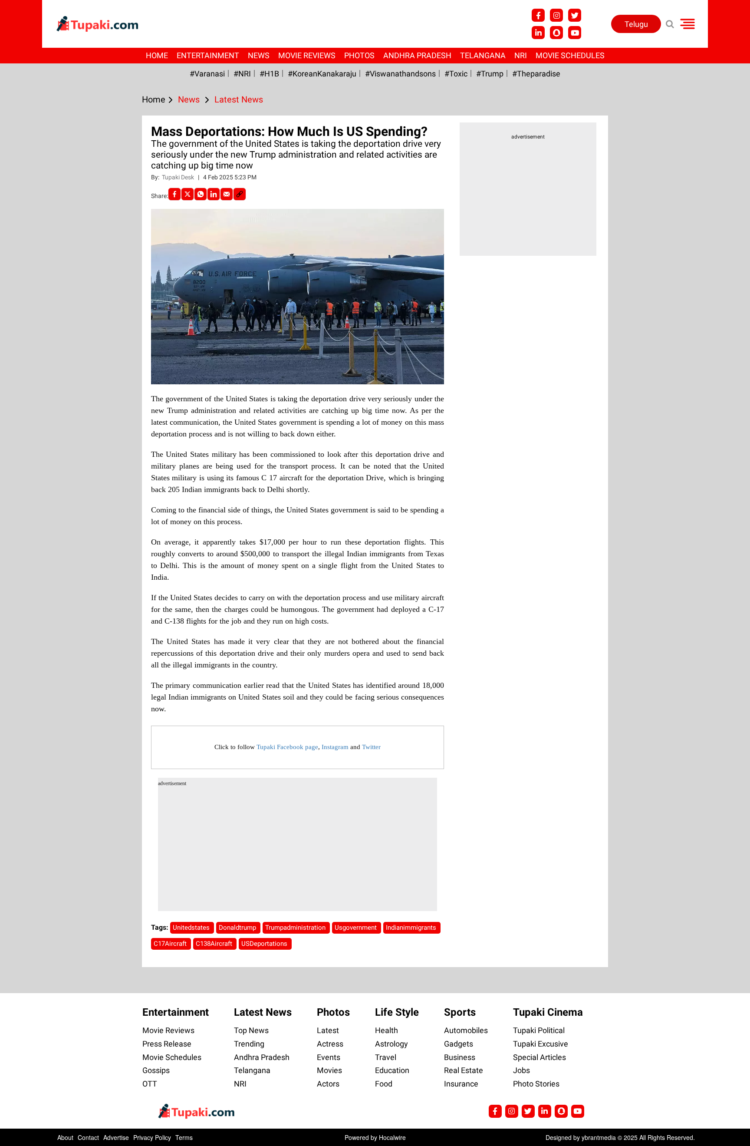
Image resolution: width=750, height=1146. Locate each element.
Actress (330, 1043)
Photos (359, 55)
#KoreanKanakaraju (322, 73)
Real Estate (463, 1070)
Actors (328, 1083)
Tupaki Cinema (548, 1012)
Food (383, 1083)
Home (157, 55)
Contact (88, 1137)
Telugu (636, 24)
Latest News (263, 1012)
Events (328, 1057)
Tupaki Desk (178, 177)
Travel (385, 1057)
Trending (249, 1043)
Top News (251, 1030)
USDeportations (265, 944)
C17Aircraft (171, 944)
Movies (329, 1070)
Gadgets (458, 1043)
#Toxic (455, 73)
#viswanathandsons (400, 73)
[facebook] (174, 194)
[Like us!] (538, 15)
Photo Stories (536, 1083)
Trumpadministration (296, 927)
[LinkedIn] (213, 194)
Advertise (116, 1137)
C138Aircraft (215, 944)
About (65, 1137)
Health (386, 1030)
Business (459, 1057)
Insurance (461, 1083)
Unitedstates (192, 927)
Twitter (371, 746)
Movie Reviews (307, 55)
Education (392, 1070)
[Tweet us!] (556, 15)
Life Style (397, 1012)
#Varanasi (207, 73)
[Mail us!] (574, 32)
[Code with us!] (556, 32)
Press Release (166, 1043)
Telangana (483, 55)
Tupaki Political (539, 1030)
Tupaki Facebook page (287, 746)
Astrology (391, 1043)
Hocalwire (392, 1137)
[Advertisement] (39, 359)
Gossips (156, 1070)
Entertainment (208, 55)
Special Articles (539, 1057)
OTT (149, 1083)
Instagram (335, 746)
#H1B (269, 73)
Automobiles (466, 1030)
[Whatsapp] (200, 194)
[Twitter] (187, 194)
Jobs (521, 1070)
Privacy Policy (152, 1137)
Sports (460, 1012)
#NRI (242, 73)
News (259, 55)
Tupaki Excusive (540, 1043)
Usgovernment (356, 927)
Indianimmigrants (412, 927)
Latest (328, 1030)
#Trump (489, 73)
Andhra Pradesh (417, 55)
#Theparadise (536, 73)
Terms (184, 1137)
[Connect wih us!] (538, 32)
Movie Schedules (570, 55)
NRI (520, 55)
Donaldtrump (238, 927)
